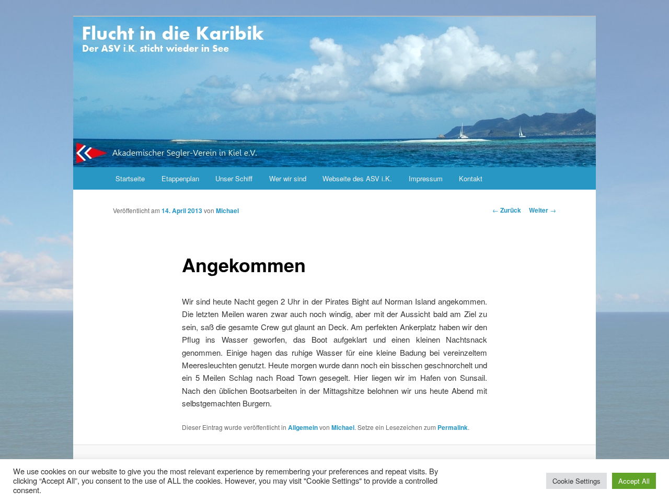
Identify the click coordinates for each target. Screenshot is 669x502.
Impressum (426, 178)
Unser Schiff (233, 178)
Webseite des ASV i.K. (357, 178)
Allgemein (303, 427)
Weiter (542, 210)
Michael (227, 210)
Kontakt (470, 178)
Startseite (130, 178)
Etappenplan (180, 178)
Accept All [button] (634, 481)
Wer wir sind (287, 178)
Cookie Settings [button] (576, 481)
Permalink (452, 427)
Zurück (506, 210)
